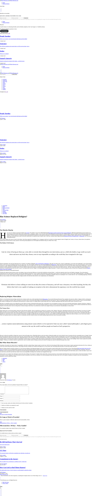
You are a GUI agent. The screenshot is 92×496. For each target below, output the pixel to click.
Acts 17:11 (45, 475)
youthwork (5, 80)
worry (4, 84)
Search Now (14, 74)
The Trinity (5, 213)
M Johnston (9, 379)
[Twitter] (0, 479)
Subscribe (26, 18)
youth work (5, 81)
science (4, 361)
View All (8, 33)
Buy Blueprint (4, 31)
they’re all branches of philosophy (42, 263)
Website (1, 400)
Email (1, 398)
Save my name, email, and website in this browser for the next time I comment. (17, 403)
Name (1, 396)
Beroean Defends (6, 3)
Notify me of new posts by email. (8, 407)
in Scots (27, 232)
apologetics (5, 358)
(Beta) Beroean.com (4, 474)
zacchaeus (5, 79)
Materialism (45, 299)
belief (4, 359)
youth (4, 82)
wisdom (4, 89)
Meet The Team (6, 482)
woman (4, 88)
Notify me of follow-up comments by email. (10, 405)
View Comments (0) (4, 412)
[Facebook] (0, 476)
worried (4, 86)
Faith (4, 209)
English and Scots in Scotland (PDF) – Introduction (74, 236)
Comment (2, 393)
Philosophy (54, 264)
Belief (4, 206)
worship (4, 83)
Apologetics (5, 205)
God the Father (5, 210)
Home (4, 2)
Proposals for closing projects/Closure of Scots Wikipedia (59, 232)
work (4, 87)
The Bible (4, 212)
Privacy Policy (5, 483)
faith (3, 360)
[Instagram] (0, 477)
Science (4, 211)
